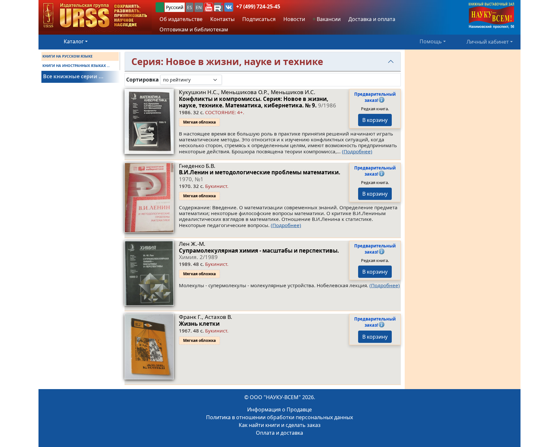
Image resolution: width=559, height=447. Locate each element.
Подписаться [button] (259, 19)
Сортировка (142, 80)
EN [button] (199, 7)
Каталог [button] (74, 41)
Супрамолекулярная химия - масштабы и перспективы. (259, 254)
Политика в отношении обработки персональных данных (279, 417)
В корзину (375, 120)
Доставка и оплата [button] (371, 19)
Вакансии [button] (328, 19)
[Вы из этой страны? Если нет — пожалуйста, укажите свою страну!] (160, 7)
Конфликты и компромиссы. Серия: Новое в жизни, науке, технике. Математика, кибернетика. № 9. (257, 102)
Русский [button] (174, 7)
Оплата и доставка (279, 432)
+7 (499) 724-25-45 (258, 6)
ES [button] (189, 7)
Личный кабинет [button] (487, 41)
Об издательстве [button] (181, 19)
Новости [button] (294, 19)
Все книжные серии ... (73, 76)
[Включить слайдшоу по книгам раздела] (227, 79)
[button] (208, 7)
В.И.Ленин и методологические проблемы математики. (259, 175)
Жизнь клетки (199, 323)
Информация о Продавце (279, 409)
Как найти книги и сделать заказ (280, 425)
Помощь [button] (431, 41)
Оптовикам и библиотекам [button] (193, 29)
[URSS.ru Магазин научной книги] (95, 15)
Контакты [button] (222, 19)
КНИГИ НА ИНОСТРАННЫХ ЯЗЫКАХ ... (76, 65)
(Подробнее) (357, 151)
